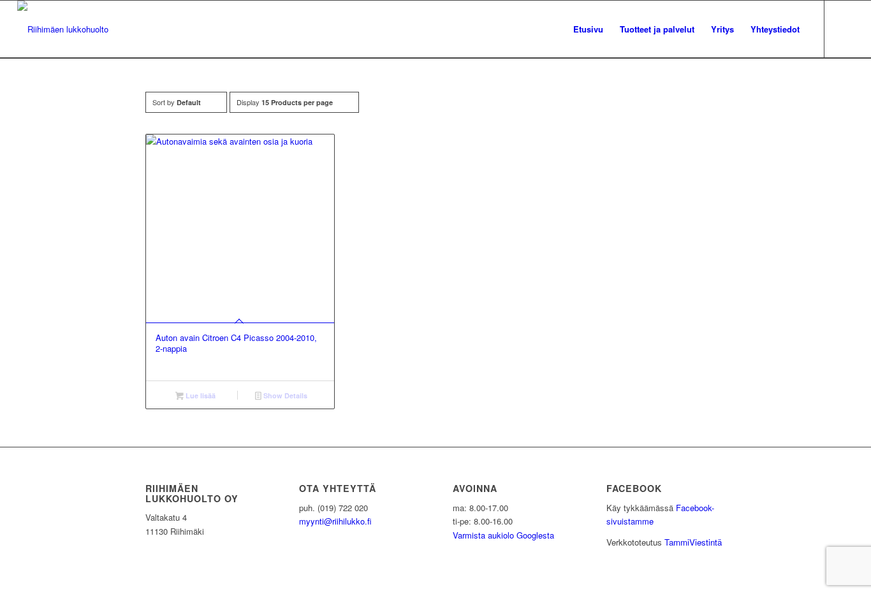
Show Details (284, 395)
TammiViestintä (693, 542)
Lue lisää (200, 395)
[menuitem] (588, 29)
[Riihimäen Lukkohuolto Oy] (62, 29)
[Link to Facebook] (844, 28)
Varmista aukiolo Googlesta (503, 535)
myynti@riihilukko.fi (335, 521)
